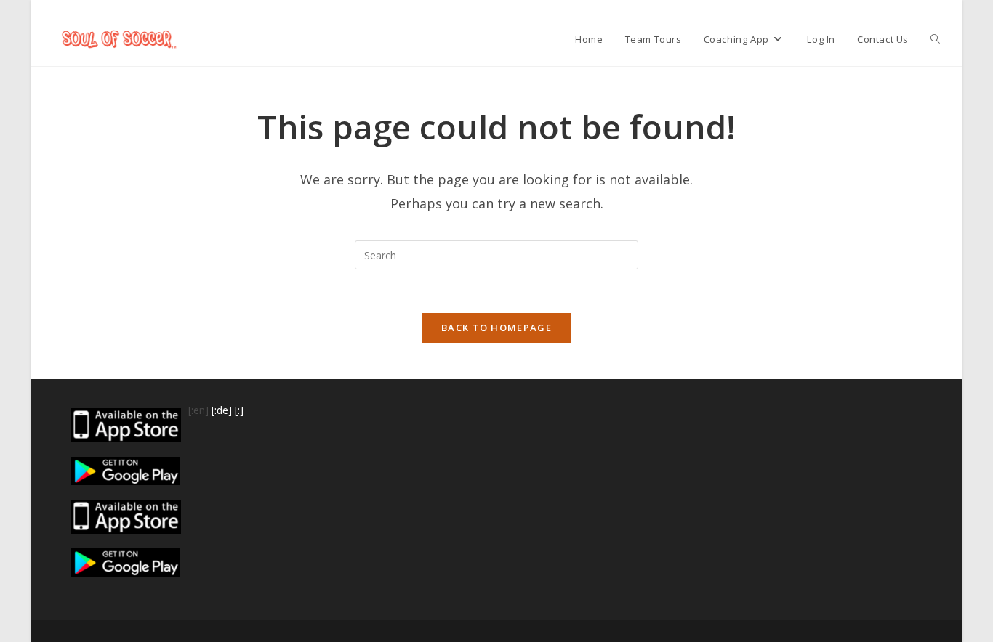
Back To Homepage (496, 327)
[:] (239, 410)
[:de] (222, 410)
